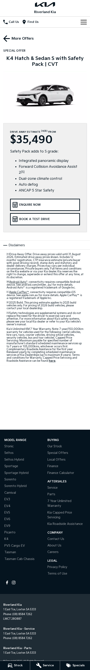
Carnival (10, 493)
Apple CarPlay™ (19, 292)
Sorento (10, 479)
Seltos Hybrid (14, 459)
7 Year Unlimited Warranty (59, 503)
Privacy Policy (57, 567)
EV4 (7, 506)
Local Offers (56, 459)
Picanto (10, 532)
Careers (53, 552)
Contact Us (55, 539)
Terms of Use (57, 573)
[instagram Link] (13, 582)
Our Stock (54, 446)
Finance (52, 466)
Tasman (10, 552)
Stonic (9, 446)
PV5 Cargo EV (14, 546)
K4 (6, 539)
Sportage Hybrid (16, 473)
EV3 (7, 499)
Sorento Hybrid (15, 486)
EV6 (7, 519)
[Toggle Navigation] (84, 22)
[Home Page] (45, 4)
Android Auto (18, 282)
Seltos (9, 453)
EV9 (7, 526)
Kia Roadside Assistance (65, 524)
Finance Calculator (60, 473)
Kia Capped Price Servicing (59, 515)
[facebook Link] (7, 582)
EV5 (7, 512)
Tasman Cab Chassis (19, 559)
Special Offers (57, 453)
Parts (51, 494)
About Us (54, 545)
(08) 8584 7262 (22, 614)
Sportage (11, 466)
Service (52, 488)
